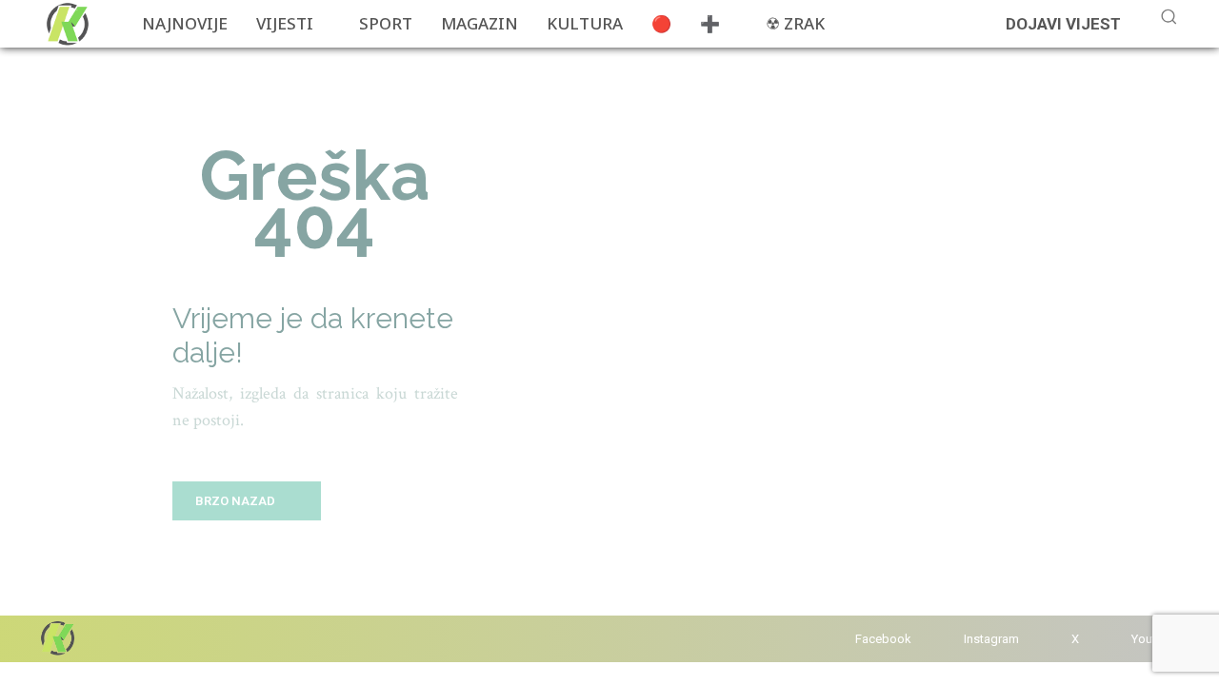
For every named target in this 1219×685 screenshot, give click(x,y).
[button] (1168, 16)
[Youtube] (1112, 639)
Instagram (991, 639)
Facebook (883, 639)
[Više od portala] (66, 24)
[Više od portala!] (56, 638)
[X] (1052, 639)
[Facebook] (836, 639)
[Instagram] (945, 639)
